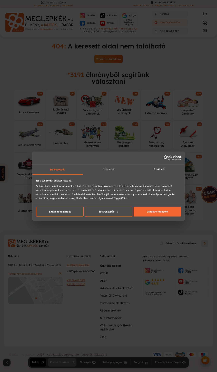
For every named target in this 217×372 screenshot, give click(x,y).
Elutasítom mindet (60, 211)
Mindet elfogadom (157, 211)
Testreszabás (106, 211)
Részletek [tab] (108, 168)
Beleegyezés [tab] (57, 169)
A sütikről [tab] (159, 168)
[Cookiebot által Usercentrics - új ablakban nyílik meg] (166, 157)
